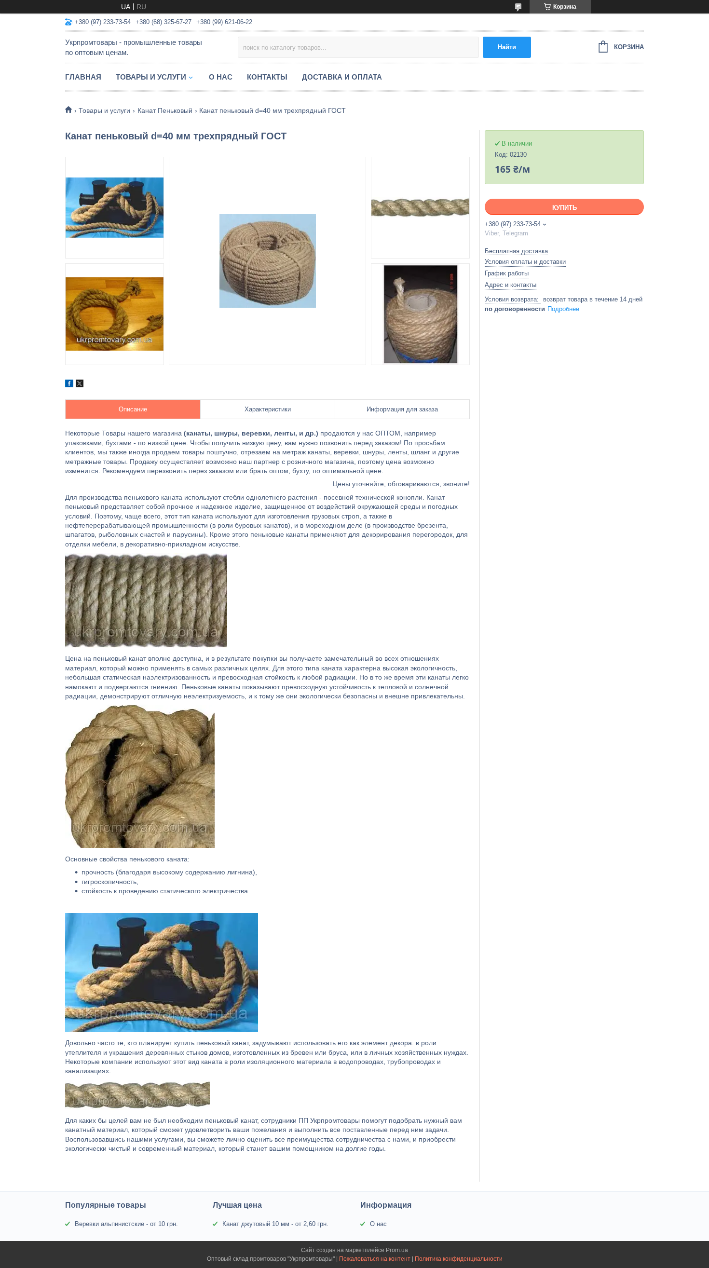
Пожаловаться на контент (374, 1258)
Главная (83, 77)
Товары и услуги (151, 77)
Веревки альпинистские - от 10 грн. (126, 1223)
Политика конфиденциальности (459, 1258)
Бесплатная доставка (516, 251)
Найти (507, 47)
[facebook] (69, 385)
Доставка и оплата (342, 77)
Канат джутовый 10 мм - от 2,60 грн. (275, 1223)
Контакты (267, 77)
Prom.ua (397, 1250)
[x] (79, 385)
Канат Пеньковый (164, 110)
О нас (220, 77)
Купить (564, 207)
